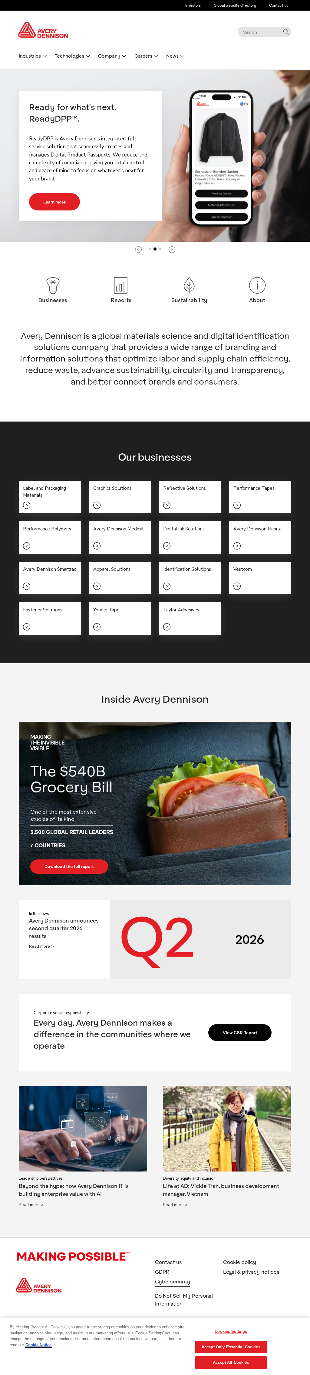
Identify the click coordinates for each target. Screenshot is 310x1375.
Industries (30, 55)
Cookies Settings (231, 1331)
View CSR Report (240, 1032)
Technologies (69, 55)
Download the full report (69, 866)
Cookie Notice (38, 1345)
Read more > (41, 946)
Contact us (278, 5)
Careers (143, 55)
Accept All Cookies (231, 1362)
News (172, 55)
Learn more (54, 201)
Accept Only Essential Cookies (231, 1347)
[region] (155, 1346)
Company (109, 55)
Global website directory (235, 5)
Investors (193, 5)
